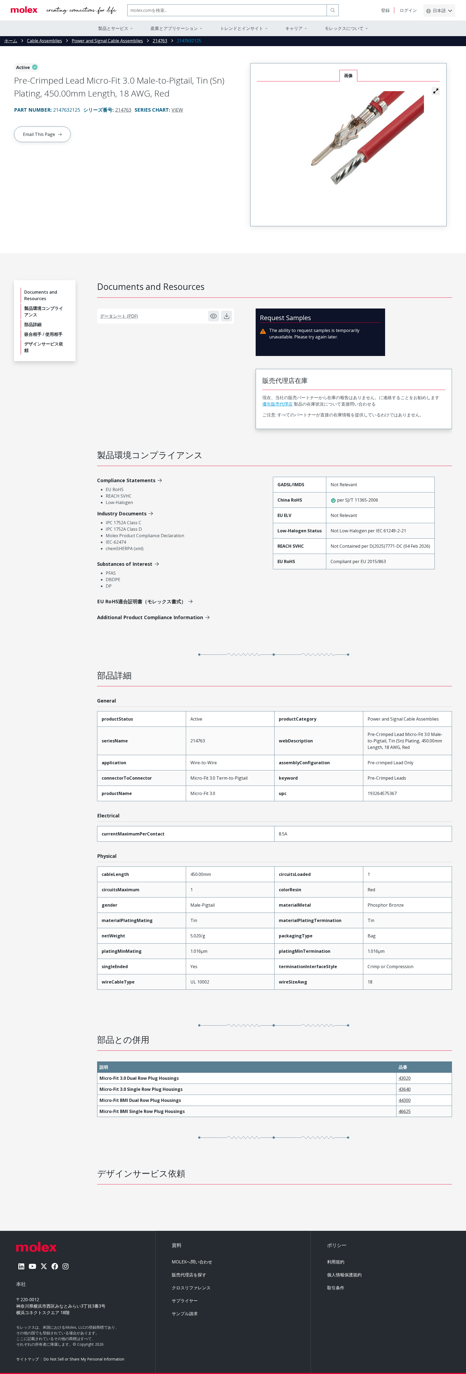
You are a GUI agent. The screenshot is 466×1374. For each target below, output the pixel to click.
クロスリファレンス (191, 1288)
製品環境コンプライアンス (43, 311)
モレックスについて (344, 28)
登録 (385, 10)
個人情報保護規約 (344, 1275)
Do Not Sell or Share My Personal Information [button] (83, 1359)
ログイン (408, 10)
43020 (405, 1078)
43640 (405, 1089)
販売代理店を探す (189, 1275)
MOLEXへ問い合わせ (192, 1262)
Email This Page (39, 134)
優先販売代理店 (277, 404)
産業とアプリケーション (174, 28)
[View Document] (213, 316)
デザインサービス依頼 (43, 347)
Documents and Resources (40, 295)
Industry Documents (121, 513)
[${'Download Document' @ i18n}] (226, 316)
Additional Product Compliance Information (150, 617)
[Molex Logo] (63, 10)
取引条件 (335, 1288)
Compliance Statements (126, 480)
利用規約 (335, 1262)
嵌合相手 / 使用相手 (43, 334)
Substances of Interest (124, 564)
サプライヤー (185, 1301)
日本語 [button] (439, 10)
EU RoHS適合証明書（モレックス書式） (141, 601)
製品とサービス (113, 28)
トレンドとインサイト (241, 28)
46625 (405, 1111)
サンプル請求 (185, 1314)
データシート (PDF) (119, 316)
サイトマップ (27, 1359)
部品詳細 (33, 324)
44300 (405, 1100)
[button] (435, 90)
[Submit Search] (333, 10)
